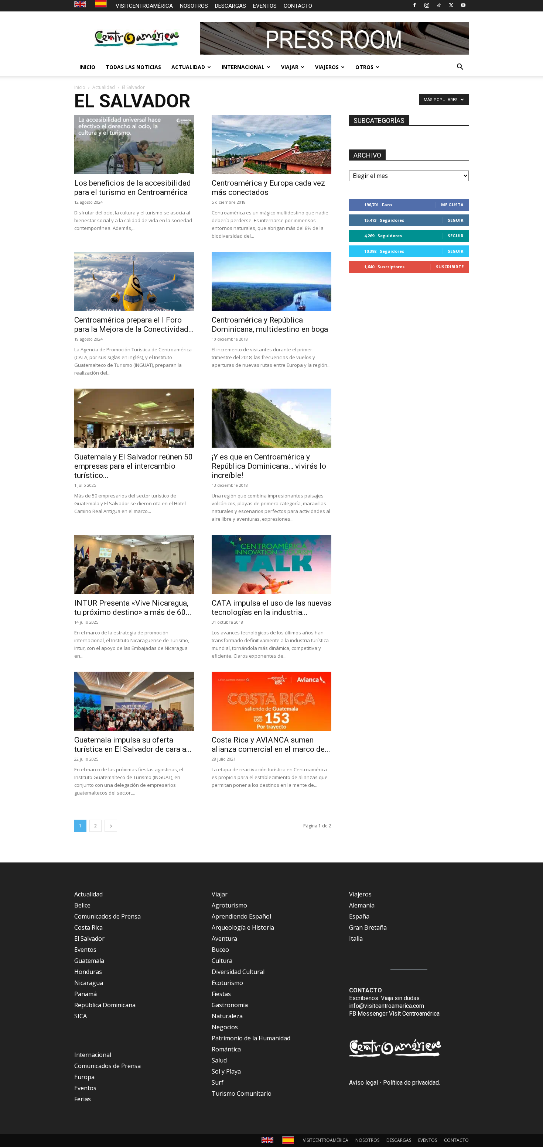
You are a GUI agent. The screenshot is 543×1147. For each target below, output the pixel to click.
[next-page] (111, 826)
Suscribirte (450, 266)
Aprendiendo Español (241, 916)
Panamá (85, 994)
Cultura (222, 961)
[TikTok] (438, 5)
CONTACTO (298, 6)
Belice (82, 905)
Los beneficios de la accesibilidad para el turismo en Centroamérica (132, 188)
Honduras (88, 972)
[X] (451, 5)
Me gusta (452, 204)
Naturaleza (227, 1016)
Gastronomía (230, 1005)
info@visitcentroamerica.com (386, 1005)
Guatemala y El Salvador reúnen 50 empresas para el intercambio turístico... (133, 466)
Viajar (220, 894)
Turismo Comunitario (242, 1093)
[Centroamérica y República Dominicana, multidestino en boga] (271, 281)
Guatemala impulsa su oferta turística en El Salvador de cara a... (133, 745)
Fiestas (221, 994)
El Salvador (89, 938)
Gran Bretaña (368, 927)
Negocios (225, 1027)
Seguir (456, 220)
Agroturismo (229, 905)
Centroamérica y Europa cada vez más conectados (268, 188)
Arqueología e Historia (243, 927)
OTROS (364, 66)
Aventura (224, 938)
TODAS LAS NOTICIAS (133, 66)
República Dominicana (105, 1005)
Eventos (85, 950)
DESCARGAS (230, 6)
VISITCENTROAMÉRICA (144, 6)
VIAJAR (289, 66)
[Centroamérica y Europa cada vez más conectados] (271, 144)
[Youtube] (463, 5)
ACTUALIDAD (188, 66)
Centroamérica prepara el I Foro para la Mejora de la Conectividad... (134, 325)
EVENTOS (265, 6)
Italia (356, 938)
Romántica (226, 1049)
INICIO (87, 66)
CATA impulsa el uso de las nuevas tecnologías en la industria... (271, 608)
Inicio (79, 87)
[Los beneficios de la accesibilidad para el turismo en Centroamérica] (134, 144)
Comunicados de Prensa (107, 916)
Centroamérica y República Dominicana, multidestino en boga (270, 325)
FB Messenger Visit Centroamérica (394, 1013)
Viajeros (360, 894)
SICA (80, 1016)
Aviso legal (363, 1082)
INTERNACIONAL (243, 66)
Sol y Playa (226, 1071)
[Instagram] (426, 5)
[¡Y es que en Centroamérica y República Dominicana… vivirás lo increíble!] (271, 418)
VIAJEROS (327, 66)
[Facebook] (414, 5)
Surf (217, 1082)
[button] (460, 67)
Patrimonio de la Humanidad (251, 1038)
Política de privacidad (411, 1082)
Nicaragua (88, 983)
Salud (219, 1060)
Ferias (82, 1099)
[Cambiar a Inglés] (81, 4)
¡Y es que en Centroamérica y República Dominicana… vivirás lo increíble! (269, 466)
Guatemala (89, 961)
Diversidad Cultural (238, 972)
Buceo (220, 950)
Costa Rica (88, 927)
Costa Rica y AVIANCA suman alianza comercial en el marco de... (271, 745)
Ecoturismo (227, 983)
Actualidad (103, 87)
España (359, 916)
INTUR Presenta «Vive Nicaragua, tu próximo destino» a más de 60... (132, 608)
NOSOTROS (194, 6)
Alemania (362, 905)
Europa (84, 1077)
